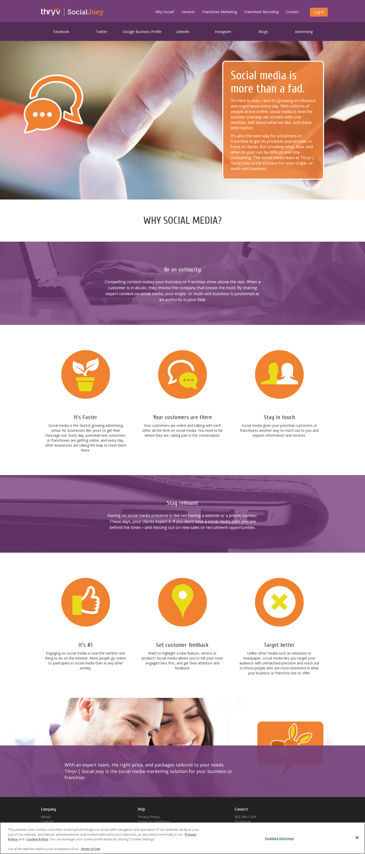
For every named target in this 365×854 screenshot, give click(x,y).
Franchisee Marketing (219, 11)
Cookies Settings (279, 838)
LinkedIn (182, 31)
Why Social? (164, 11)
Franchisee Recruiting (261, 11)
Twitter (101, 31)
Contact (292, 11)
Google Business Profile (142, 31)
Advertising (304, 31)
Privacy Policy (149, 816)
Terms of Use (90, 849)
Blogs (263, 31)
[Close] (357, 837)
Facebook (61, 31)
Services (188, 11)
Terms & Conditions (154, 821)
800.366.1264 (245, 816)
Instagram (223, 31)
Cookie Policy (37, 839)
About (46, 816)
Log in (319, 12)
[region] (182, 838)
